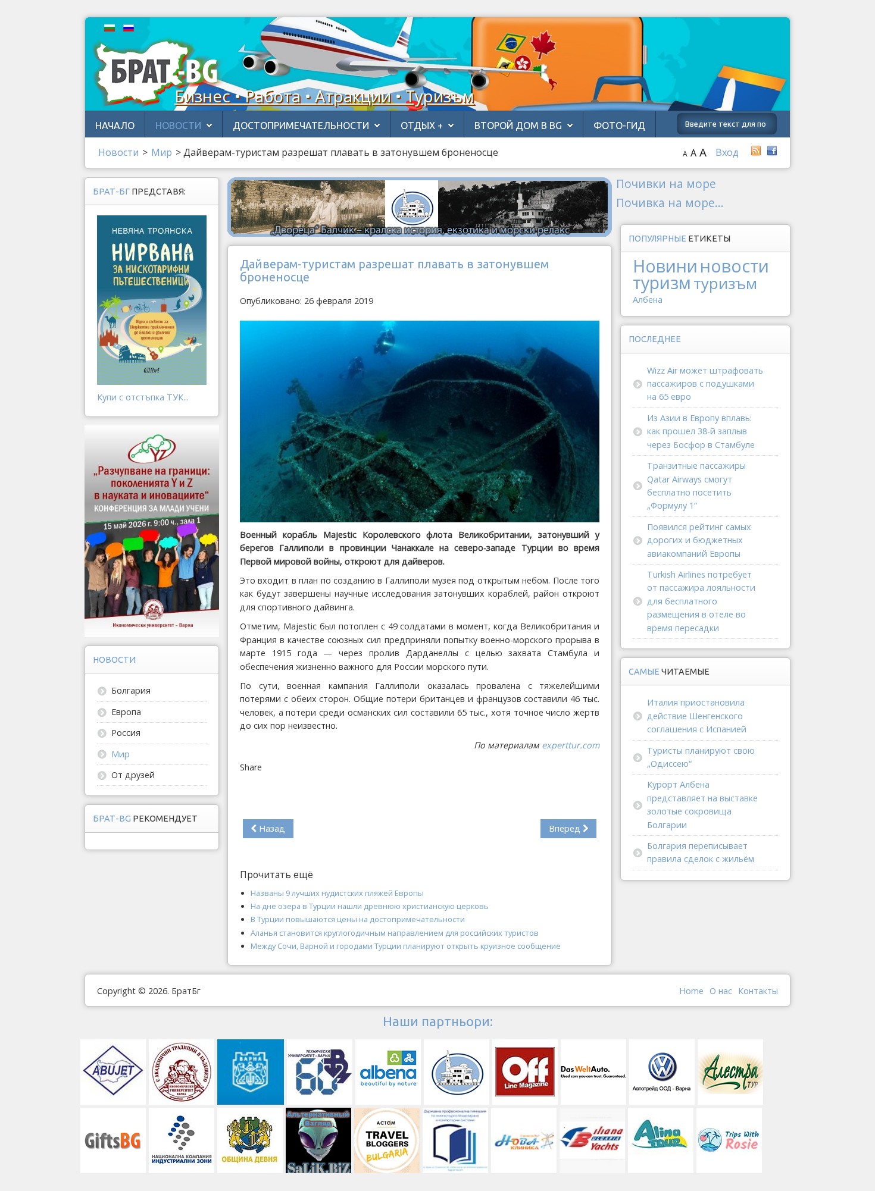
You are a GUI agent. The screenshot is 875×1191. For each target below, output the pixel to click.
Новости (178, 125)
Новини (665, 265)
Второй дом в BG (518, 125)
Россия (125, 732)
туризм (662, 282)
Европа (126, 711)
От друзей (133, 775)
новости (734, 265)
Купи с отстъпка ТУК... (143, 397)
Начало (115, 125)
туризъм (725, 283)
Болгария (131, 690)
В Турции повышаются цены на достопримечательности (358, 919)
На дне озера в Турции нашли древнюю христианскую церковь (370, 906)
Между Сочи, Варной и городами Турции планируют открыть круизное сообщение (406, 946)
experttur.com (570, 745)
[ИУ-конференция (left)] (152, 530)
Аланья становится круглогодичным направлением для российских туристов (395, 932)
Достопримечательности (301, 125)
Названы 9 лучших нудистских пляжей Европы (337, 893)
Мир (120, 754)
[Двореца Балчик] (419, 206)
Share (251, 767)
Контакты (758, 990)
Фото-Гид (619, 125)
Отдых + (422, 125)
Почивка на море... (670, 203)
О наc (721, 990)
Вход (727, 152)
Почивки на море (666, 183)
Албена (647, 299)
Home (691, 990)
